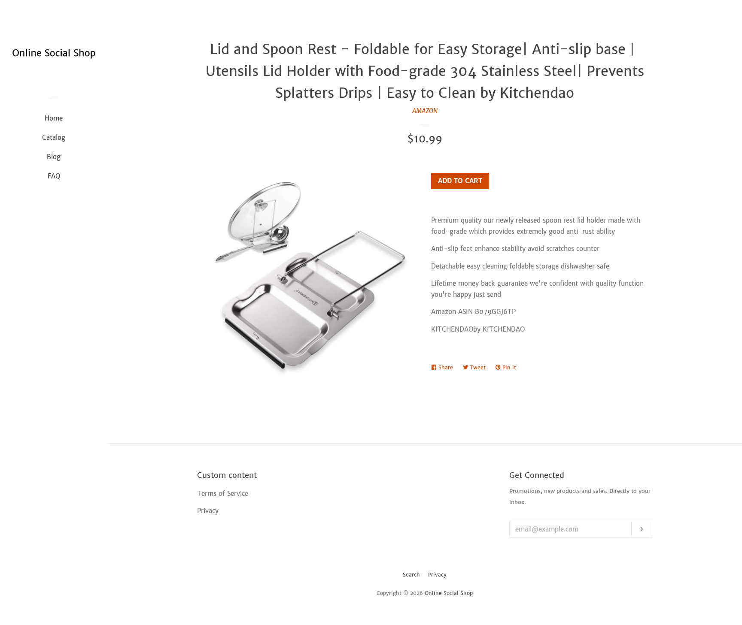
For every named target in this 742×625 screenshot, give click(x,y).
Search (411, 574)
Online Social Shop (449, 593)
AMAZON (425, 111)
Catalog (53, 137)
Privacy (437, 574)
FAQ (54, 176)
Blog (54, 157)
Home (54, 118)
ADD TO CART (460, 181)
